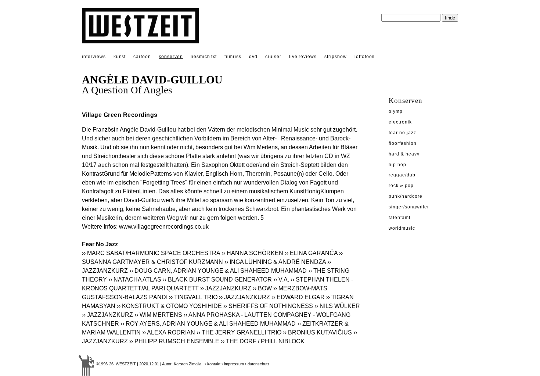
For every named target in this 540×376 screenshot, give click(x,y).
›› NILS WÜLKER (337, 306)
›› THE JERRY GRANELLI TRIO (239, 332)
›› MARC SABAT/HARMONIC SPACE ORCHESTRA (151, 253)
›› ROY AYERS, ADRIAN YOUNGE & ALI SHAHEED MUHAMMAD (208, 324)
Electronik (400, 122)
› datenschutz (257, 364)
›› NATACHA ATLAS (134, 279)
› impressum (233, 364)
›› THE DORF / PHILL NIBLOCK (263, 341)
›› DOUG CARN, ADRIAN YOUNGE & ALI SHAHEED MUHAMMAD (218, 271)
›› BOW (262, 288)
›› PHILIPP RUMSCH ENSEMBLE (175, 341)
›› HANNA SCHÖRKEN (252, 253)
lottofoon (364, 56)
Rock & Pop (401, 185)
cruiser (273, 56)
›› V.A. (281, 279)
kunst (120, 56)
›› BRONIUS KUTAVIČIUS (317, 332)
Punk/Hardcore (405, 196)
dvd (253, 56)
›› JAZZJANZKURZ (225, 288)
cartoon (142, 56)
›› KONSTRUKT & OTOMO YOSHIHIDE (169, 306)
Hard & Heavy (404, 154)
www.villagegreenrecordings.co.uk (164, 226)
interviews (94, 56)
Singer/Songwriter (409, 207)
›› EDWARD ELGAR (298, 297)
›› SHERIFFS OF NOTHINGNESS (268, 306)
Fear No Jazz (402, 132)
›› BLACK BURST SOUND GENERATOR (217, 279)
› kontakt (212, 364)
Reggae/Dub (402, 175)
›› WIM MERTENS (158, 315)
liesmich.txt (204, 56)
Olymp (396, 111)
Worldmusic (402, 228)
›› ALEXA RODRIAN (168, 332)
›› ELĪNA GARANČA (311, 253)
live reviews (303, 56)
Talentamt (399, 217)
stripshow (335, 56)
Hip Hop (397, 164)
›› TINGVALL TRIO (193, 297)
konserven (171, 56)
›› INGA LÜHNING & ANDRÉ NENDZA (275, 262)
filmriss (232, 56)
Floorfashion (403, 143)
